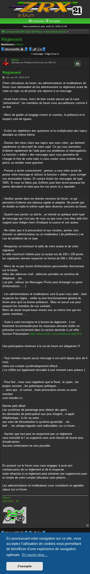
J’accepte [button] (24, 566)
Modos (20, 44)
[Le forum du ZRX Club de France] (45, 9)
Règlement (11, 39)
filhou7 (15, 60)
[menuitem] (36, 21)
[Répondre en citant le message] (77, 63)
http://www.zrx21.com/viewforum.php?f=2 (56, 333)
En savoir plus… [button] (35, 555)
